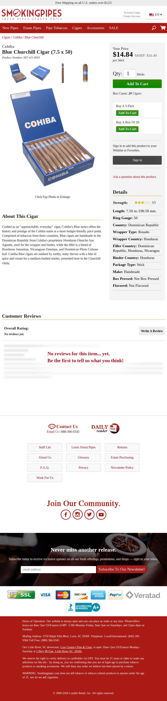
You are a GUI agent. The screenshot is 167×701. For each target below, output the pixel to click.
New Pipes (10, 28)
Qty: (117, 73)
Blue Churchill (34, 37)
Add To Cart (137, 84)
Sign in (137, 160)
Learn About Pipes (83, 447)
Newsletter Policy (122, 467)
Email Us (53, 431)
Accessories (95, 28)
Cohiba (17, 37)
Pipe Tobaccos (56, 28)
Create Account (131, 16)
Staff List (45, 447)
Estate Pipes (32, 28)
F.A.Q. (44, 467)
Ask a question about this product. (135, 176)
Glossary (83, 457)
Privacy (83, 467)
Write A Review (152, 331)
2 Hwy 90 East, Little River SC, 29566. (59, 651)
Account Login (132, 12)
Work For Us (44, 477)
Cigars (77, 28)
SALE (113, 28)
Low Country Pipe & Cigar (76, 647)
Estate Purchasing (122, 457)
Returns (122, 447)
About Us (44, 457)
